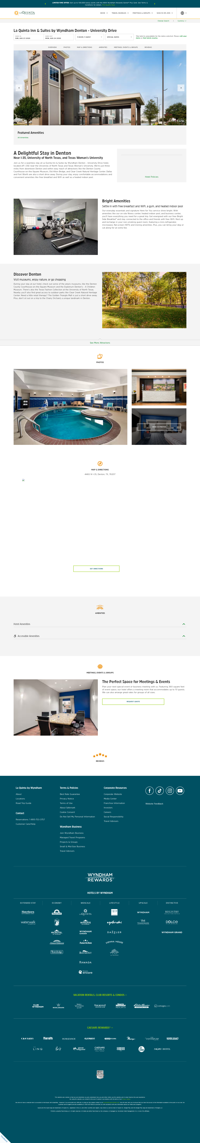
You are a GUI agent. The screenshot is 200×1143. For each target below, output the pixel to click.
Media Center (110, 799)
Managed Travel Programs (72, 837)
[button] (45, 4)
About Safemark (67, 808)
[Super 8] (57, 922)
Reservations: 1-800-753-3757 (30, 819)
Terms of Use (66, 803)
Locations (20, 799)
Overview (52, 47)
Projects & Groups (69, 842)
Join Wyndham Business (72, 833)
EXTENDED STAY (28, 903)
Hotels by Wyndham (100, 892)
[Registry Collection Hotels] (172, 912)
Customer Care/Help (25, 824)
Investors (108, 808)
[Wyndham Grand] (172, 932)
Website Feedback (154, 804)
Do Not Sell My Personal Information (77, 817)
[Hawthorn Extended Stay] (28, 912)
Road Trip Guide (23, 803)
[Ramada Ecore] (85, 972)
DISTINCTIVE (172, 903)
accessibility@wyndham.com (111, 1102)
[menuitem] (104, 13)
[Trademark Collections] (143, 922)
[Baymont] (85, 952)
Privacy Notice (67, 799)
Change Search (163, 21)
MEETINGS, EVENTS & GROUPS (126, 47)
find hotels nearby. (150, 38)
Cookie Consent (67, 812)
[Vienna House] (114, 942)
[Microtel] (57, 932)
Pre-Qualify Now (108, 5)
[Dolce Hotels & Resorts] (172, 922)
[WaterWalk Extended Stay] (28, 922)
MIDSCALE (86, 903)
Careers (107, 812)
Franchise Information (114, 803)
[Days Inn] (57, 912)
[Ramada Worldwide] (85, 962)
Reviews (148, 47)
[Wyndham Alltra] (114, 952)
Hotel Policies (151, 177)
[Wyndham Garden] (85, 932)
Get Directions (96, 569)
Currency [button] (181, 21)
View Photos (159, 427)
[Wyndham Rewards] (100, 877)
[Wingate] (85, 922)
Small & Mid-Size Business (72, 846)
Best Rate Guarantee (70, 794)
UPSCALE (143, 903)
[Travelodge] (57, 952)
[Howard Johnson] (57, 942)
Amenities (103, 47)
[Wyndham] (143, 912)
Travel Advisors (67, 851)
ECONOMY (57, 903)
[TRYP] (114, 912)
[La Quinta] (85, 912)
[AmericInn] (85, 942)
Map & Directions (84, 47)
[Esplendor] (114, 922)
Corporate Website (113, 794)
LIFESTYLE (114, 903)
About (18, 794)
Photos (67, 47)
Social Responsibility (113, 817)
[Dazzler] (114, 932)
